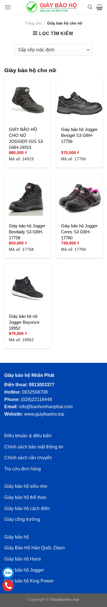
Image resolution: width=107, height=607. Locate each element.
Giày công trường (22, 519)
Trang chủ (33, 23)
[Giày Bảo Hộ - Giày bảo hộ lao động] (51, 7)
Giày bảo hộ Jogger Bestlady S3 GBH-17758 (27, 231)
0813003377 (41, 384)
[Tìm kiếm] (90, 7)
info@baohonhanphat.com (45, 406)
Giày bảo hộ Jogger (24, 570)
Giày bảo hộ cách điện (27, 508)
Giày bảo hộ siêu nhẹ (25, 486)
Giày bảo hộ (16, 537)
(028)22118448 (36, 399)
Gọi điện (8, 586)
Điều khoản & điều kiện (28, 435)
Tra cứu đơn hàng (22, 468)
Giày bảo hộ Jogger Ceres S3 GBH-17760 (79, 231)
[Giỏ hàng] (99, 7)
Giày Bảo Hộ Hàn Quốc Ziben (34, 547)
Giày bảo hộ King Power (29, 580)
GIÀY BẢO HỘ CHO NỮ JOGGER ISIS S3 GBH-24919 (26, 138)
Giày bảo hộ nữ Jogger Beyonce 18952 (24, 322)
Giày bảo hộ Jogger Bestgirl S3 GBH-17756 (79, 135)
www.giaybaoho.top (44, 414)
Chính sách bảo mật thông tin (33, 446)
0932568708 (35, 392)
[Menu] (7, 7)
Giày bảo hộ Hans (22, 559)
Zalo (8, 572)
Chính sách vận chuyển (28, 457)
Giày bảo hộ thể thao (25, 497)
